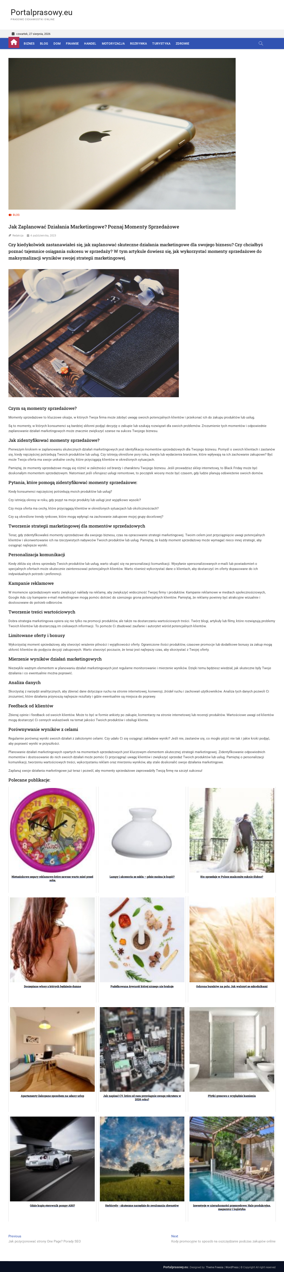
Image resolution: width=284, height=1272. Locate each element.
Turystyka (161, 43)
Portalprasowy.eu (42, 12)
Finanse (72, 43)
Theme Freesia (214, 1267)
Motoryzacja (113, 43)
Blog (44, 43)
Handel (90, 43)
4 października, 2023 (43, 235)
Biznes (29, 43)
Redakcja (18, 235)
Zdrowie (182, 43)
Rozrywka (138, 43)
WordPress (232, 1267)
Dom (57, 43)
